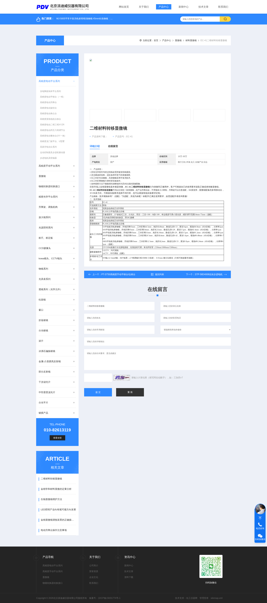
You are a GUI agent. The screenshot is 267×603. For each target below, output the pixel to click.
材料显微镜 (191, 40)
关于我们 (144, 6)
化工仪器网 (191, 598)
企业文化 (93, 577)
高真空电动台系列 (48, 147)
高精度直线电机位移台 (50, 119)
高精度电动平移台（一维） (52, 97)
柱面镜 (42, 299)
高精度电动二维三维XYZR (52, 124)
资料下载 (128, 577)
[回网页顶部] (260, 518)
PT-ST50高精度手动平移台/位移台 (118, 274)
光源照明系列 (46, 227)
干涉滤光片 (44, 382)
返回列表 (159, 274)
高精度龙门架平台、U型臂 (52, 141)
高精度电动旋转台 (48, 108)
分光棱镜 (43, 330)
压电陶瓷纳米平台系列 (50, 91)
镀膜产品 (43, 413)
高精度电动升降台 (48, 102)
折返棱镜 (43, 320)
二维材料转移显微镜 (51, 478)
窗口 (41, 310)
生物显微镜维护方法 (51, 499)
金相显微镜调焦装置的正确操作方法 (58, 520)
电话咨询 (260, 528)
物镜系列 (43, 268)
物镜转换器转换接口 (49, 186)
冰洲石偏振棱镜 (47, 351)
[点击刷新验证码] (121, 377)
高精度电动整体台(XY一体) (52, 136)
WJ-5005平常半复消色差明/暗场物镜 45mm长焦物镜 (82, 18)
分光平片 (43, 402)
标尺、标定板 (46, 238)
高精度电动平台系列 (49, 81)
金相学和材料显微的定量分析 (56, 489)
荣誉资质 (93, 571)
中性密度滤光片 (47, 392)
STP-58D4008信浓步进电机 (208, 274)
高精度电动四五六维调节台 (52, 130)
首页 (156, 40)
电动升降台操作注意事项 (54, 530)
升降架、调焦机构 (48, 207)
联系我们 (223, 6)
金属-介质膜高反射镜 (50, 361)
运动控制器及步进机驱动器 (52, 152)
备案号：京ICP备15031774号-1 (104, 598)
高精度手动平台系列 (49, 166)
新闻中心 (184, 6)
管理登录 (204, 598)
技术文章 (203, 6)
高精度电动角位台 (48, 113)
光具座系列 (44, 279)
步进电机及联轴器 (48, 158)
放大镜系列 (44, 217)
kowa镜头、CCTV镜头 (50, 258)
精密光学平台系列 (48, 196)
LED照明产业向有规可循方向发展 (58, 509)
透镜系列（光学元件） (50, 289)
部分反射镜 (44, 371)
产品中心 (164, 6)
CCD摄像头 (45, 248)
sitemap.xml (216, 598)
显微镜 (178, 40)
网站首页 (124, 6)
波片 (41, 341)
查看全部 (57, 438)
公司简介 (93, 565)
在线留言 (113, 146)
